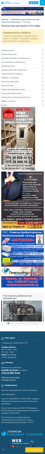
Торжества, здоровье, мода (13, 89)
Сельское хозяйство (10, 82)
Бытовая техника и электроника (15, 58)
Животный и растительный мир (25, 19)
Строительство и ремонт (12, 74)
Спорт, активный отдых (11, 93)
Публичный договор (10, 377)
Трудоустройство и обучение (14, 70)
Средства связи (8, 66)
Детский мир (7, 86)
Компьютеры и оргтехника (13, 62)
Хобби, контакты (8, 101)
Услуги (4, 105)
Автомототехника (9, 54)
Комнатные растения (10, 22)
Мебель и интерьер (10, 78)
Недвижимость (8, 50)
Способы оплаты (8, 380)
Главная (4, 19)
